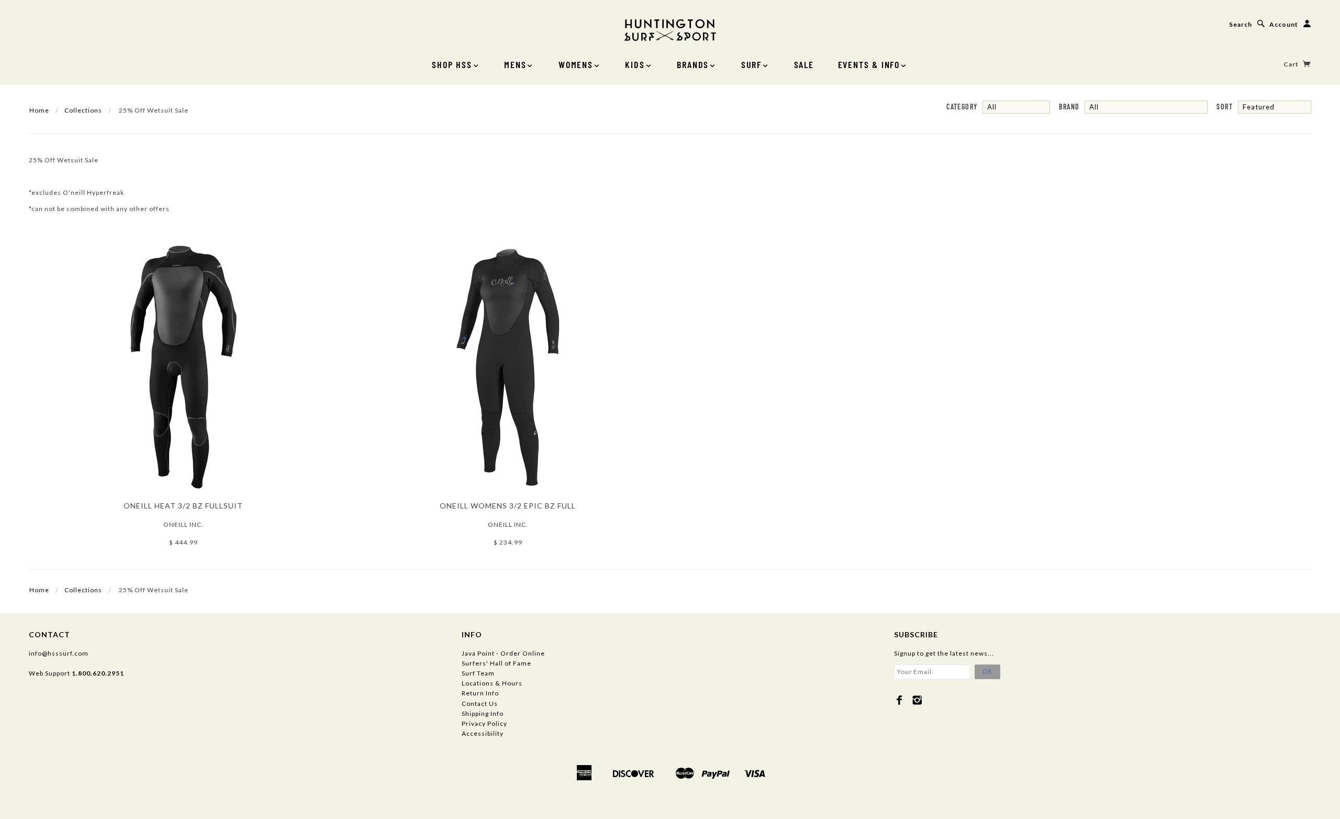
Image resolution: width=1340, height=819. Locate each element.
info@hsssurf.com (58, 653)
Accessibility (483, 733)
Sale (804, 64)
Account (1283, 24)
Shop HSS (452, 64)
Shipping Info (483, 713)
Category (961, 106)
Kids (634, 64)
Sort (1224, 106)
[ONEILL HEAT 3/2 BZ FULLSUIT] (183, 366)
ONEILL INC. (183, 524)
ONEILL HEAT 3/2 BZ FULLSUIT (183, 505)
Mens (515, 64)
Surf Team (478, 673)
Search (1240, 24)
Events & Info (869, 64)
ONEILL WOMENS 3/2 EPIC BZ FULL (508, 505)
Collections (83, 110)
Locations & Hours (492, 683)
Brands (693, 64)
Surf (751, 64)
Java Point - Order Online (503, 653)
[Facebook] (899, 700)
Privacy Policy (484, 723)
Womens (576, 64)
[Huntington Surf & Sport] (670, 29)
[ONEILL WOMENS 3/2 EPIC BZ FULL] (507, 366)
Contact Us (480, 703)
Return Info (480, 693)
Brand (1069, 106)
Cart (1291, 64)
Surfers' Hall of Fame (496, 663)
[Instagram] (917, 700)
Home (39, 110)
